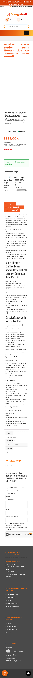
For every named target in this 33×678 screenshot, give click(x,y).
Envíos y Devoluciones (12, 594)
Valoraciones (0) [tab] (12, 210)
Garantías (8, 600)
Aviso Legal (9, 623)
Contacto (8, 632)
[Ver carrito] (5, 673)
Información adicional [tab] (14, 207)
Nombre (8, 509)
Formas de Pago (10, 597)
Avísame (9, 154)
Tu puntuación (10, 493)
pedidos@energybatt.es (13, 561)
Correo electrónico (12, 516)
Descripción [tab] (10, 204)
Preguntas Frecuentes (12, 603)
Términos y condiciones (12, 606)
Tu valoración (10, 500)
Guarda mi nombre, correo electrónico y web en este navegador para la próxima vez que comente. (16, 526)
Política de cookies (11, 626)
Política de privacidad (12, 629)
